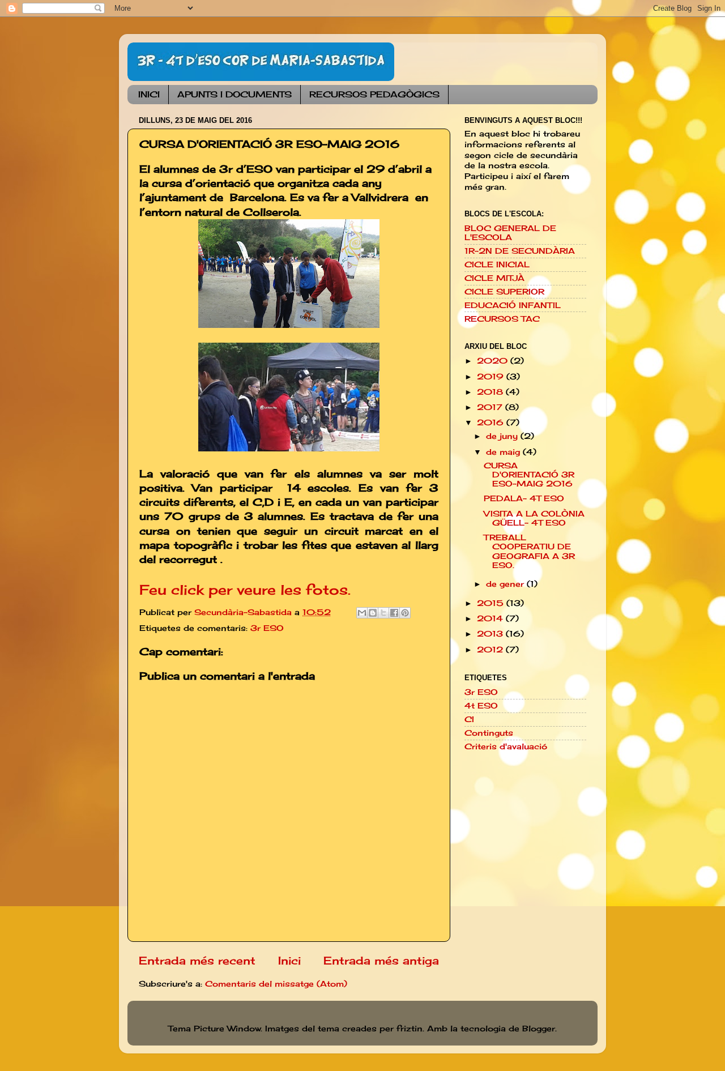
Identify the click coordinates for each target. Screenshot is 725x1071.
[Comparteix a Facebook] (394, 612)
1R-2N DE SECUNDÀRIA (519, 250)
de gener (506, 583)
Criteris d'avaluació (505, 746)
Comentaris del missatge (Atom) (276, 983)
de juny (503, 436)
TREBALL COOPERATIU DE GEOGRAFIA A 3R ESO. (529, 551)
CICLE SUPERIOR (504, 291)
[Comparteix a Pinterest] (405, 612)
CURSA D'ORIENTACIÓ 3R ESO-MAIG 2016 (529, 474)
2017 (491, 407)
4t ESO (481, 705)
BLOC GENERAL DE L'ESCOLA (510, 233)
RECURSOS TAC (502, 318)
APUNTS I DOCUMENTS (234, 94)
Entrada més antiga (381, 960)
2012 (491, 649)
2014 (491, 618)
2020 (493, 360)
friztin (409, 1028)
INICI (149, 94)
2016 (491, 422)
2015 (491, 603)
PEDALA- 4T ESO (524, 498)
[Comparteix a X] (383, 612)
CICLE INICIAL (497, 264)
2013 (491, 633)
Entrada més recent (197, 960)
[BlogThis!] (372, 612)
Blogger (538, 1028)
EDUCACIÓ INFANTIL (512, 305)
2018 (491, 391)
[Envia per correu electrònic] (362, 612)
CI (469, 719)
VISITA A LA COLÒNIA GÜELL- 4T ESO (534, 518)
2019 (491, 376)
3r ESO (267, 628)
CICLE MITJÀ (494, 278)
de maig (504, 451)
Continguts (488, 732)
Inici (289, 960)
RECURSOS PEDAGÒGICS (374, 94)
